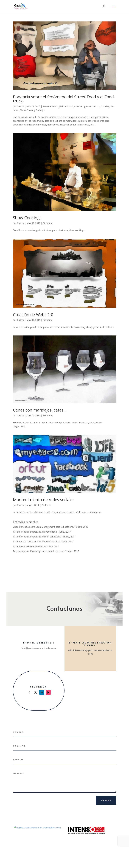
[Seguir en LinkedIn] (41, 692)
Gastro (20, 106)
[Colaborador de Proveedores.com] (37, 827)
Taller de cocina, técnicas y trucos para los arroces (38, 551)
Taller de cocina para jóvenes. (28, 546)
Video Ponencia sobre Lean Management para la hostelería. (43, 526)
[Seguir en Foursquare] (48, 692)
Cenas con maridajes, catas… (40, 410)
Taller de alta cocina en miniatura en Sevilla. (35, 541)
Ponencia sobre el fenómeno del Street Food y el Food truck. (63, 99)
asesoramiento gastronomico (58, 106)
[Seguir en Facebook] (29, 692)
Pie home (48, 223)
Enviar (106, 800)
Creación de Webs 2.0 (33, 314)
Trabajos (40, 110)
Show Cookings (27, 217)
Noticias (105, 106)
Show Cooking (27, 110)
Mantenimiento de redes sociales (43, 499)
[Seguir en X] (35, 692)
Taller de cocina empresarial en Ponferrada (35, 531)
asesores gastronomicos (87, 106)
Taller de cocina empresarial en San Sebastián (36, 536)
